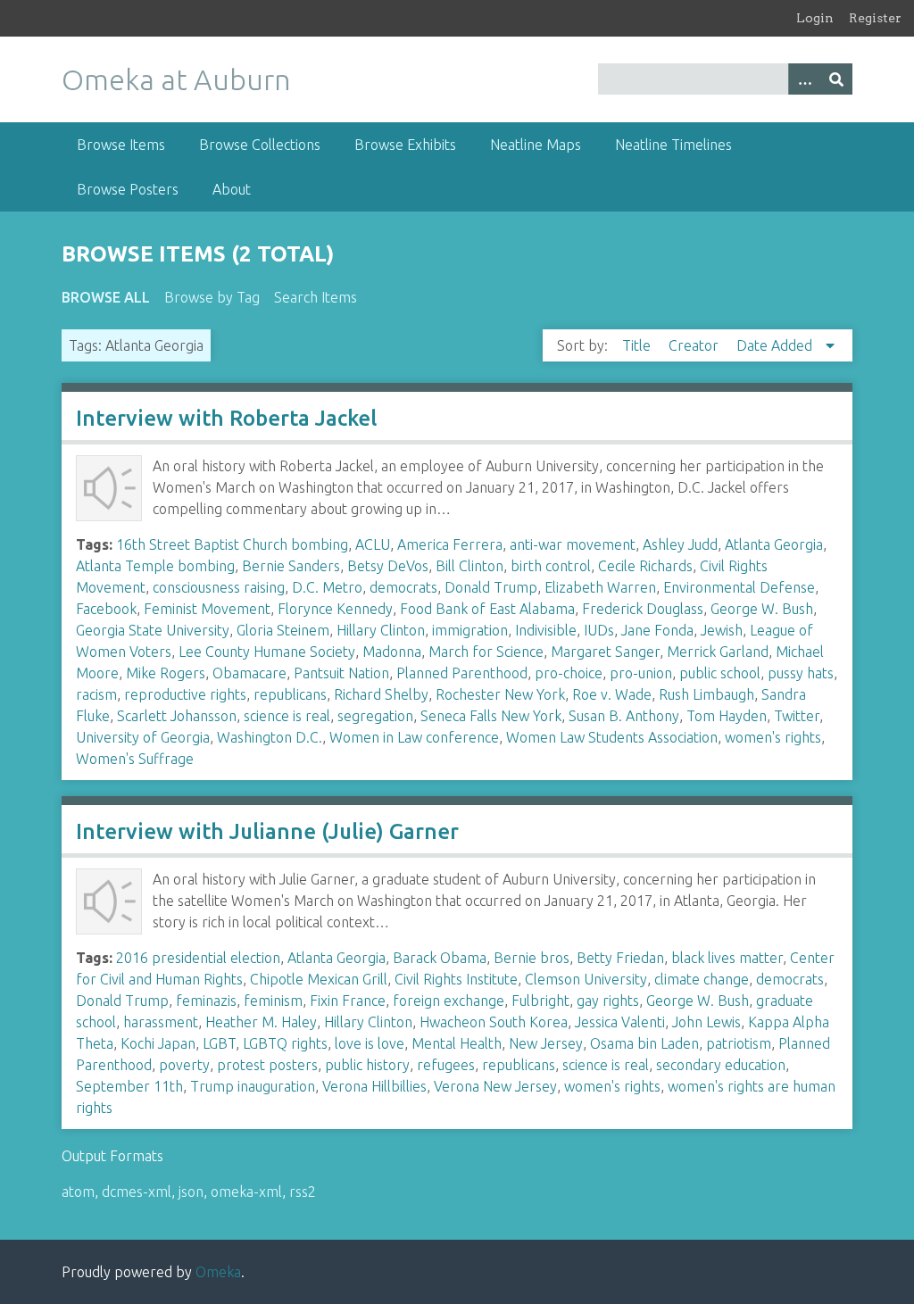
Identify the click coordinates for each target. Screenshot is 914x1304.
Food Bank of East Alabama (487, 609)
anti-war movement (573, 544)
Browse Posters (128, 189)
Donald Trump (491, 587)
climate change (701, 979)
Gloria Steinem (283, 630)
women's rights (773, 737)
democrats (403, 587)
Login (815, 18)
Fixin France (348, 1001)
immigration (470, 630)
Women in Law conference (414, 737)
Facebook (106, 609)
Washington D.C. (269, 737)
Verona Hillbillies (374, 1086)
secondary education (720, 1065)
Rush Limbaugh (706, 694)
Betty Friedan (620, 958)
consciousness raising (219, 587)
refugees (446, 1065)
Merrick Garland (718, 652)
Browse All (106, 297)
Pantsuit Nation (341, 673)
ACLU (372, 544)
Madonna (391, 652)
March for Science (486, 652)
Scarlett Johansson (177, 716)
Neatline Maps (535, 145)
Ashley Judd (680, 544)
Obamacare (249, 673)
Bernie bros (531, 958)
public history (367, 1065)
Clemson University (586, 979)
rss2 (302, 1192)
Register (875, 18)
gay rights (608, 1001)
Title (638, 345)
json (191, 1192)
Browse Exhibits (405, 145)
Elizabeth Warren (600, 587)
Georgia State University (152, 630)
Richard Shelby (381, 694)
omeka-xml (246, 1192)
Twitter (796, 716)
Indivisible (546, 630)
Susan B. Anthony (624, 716)
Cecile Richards (645, 566)
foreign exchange (448, 1001)
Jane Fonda (657, 630)
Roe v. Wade (612, 694)
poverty (184, 1065)
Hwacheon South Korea (494, 1022)
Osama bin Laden (644, 1043)
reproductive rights (185, 694)
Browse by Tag (212, 297)
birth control (551, 566)
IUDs (599, 630)
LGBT (219, 1043)
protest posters (267, 1065)
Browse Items (121, 145)
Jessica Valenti (620, 1022)
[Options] (804, 79)
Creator (695, 345)
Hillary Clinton (381, 630)
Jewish (722, 630)
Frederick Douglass (642, 609)
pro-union (641, 673)
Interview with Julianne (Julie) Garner (267, 831)
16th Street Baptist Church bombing (232, 544)
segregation (375, 716)
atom (78, 1192)
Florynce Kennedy (335, 609)
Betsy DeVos (387, 566)
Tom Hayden (726, 716)
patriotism (738, 1043)
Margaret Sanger (605, 652)
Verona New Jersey (495, 1086)
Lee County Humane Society (267, 652)
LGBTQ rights (285, 1043)
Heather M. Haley (261, 1022)
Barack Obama (439, 958)
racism (96, 694)
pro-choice (568, 673)
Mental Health (456, 1043)
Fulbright (540, 1001)
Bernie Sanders (291, 566)
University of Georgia (143, 737)
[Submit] (836, 79)
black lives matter (727, 958)
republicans (290, 694)
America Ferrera (450, 544)
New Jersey (546, 1043)
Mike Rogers (165, 673)
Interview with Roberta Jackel (226, 418)
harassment (160, 1022)
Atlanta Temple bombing (155, 566)
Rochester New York (500, 694)
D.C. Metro (327, 587)
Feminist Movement (207, 609)
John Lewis (706, 1022)
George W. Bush (761, 609)
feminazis (206, 1001)
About (231, 189)
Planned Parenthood (462, 673)
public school (719, 673)
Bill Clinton (469, 566)
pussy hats (801, 673)
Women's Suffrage (135, 759)
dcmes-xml (136, 1192)
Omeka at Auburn (176, 79)
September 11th (129, 1086)
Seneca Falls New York (490, 716)
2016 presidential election (198, 958)
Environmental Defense (739, 587)
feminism (273, 1001)
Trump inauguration (252, 1086)
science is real (287, 716)
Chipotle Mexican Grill (318, 979)
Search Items (315, 297)
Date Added (776, 345)
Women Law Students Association (612, 737)
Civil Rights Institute (456, 979)
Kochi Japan (157, 1043)
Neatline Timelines (673, 145)
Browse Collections (259, 145)
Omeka (218, 1272)
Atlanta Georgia (774, 544)
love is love (369, 1043)
